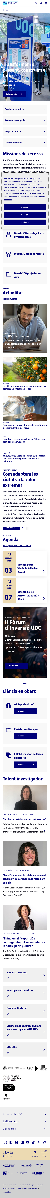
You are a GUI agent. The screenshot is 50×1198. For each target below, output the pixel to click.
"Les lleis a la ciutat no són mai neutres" (24, 819)
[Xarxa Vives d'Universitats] (25, 1165)
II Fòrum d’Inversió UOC (23, 625)
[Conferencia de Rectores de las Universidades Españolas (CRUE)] (40, 1165)
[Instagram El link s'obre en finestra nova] (5, 1142)
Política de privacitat (9, 1188)
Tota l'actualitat (10, 298)
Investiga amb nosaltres (20, 990)
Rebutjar (25, 214)
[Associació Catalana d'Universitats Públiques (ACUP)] (9, 1165)
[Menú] (46, 3)
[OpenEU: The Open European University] (44, 1153)
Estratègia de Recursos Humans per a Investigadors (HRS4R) (24, 1027)
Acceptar (25, 207)
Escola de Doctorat (17, 1008)
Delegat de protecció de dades (27, 1188)
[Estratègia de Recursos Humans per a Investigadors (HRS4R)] (35, 1153)
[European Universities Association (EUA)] (22, 1173)
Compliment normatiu (10, 1185)
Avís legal (40, 1185)
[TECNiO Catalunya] (25, 1087)
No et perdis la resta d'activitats (17, 545)
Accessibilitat (7, 1192)
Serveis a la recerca (17, 972)
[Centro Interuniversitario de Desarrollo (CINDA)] (8, 1173)
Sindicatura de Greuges (27, 1185)
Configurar (25, 222)
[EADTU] (38, 1173)
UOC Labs (12, 1047)
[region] (25, 200)
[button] (24, 683)
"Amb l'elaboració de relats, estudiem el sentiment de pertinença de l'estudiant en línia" (24, 878)
